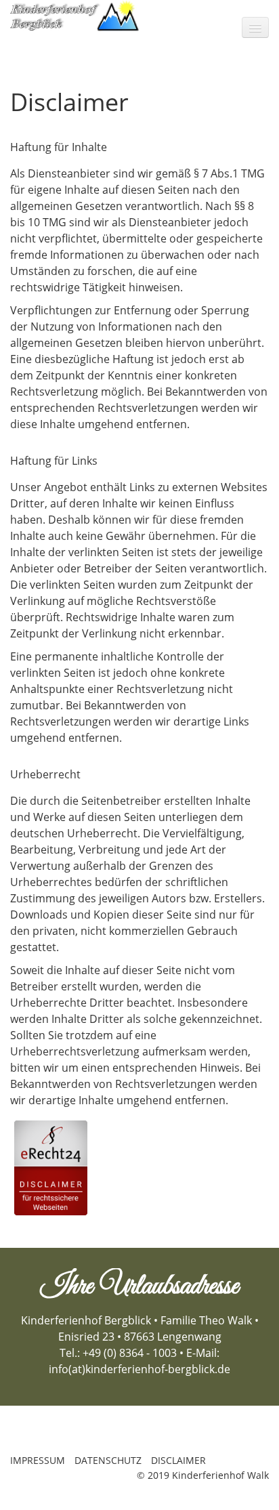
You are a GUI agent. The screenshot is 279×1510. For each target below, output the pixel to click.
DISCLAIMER (178, 1460)
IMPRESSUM (37, 1460)
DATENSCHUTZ (108, 1460)
